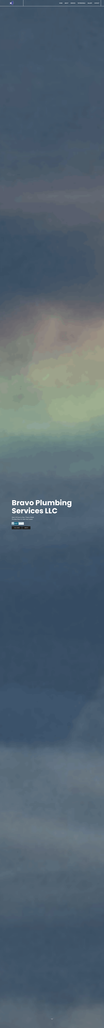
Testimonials (81, 3)
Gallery (90, 3)
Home (60, 3)
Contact (96, 3)
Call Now (16, 527)
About (66, 3)
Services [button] (73, 3)
